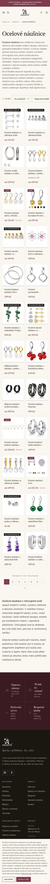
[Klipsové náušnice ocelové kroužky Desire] (13, 390)
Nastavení (8, 879)
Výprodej (6, 813)
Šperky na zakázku (36, 791)
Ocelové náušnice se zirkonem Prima (36, 133)
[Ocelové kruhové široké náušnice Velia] (37, 428)
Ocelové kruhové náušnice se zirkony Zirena (36, 558)
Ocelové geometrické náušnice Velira (34, 290)
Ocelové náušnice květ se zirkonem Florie (35, 252)
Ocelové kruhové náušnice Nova (11, 290)
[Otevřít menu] (3, 12)
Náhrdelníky (7, 800)
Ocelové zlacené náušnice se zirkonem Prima (11, 252)
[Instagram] (4, 772)
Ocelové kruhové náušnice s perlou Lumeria (35, 172)
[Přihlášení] (41, 12)
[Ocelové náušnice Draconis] (37, 390)
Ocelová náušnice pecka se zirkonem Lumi (12, 520)
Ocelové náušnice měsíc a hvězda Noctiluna (11, 214)
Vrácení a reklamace (11, 830)
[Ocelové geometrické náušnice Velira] (37, 275)
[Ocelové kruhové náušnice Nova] (13, 275)
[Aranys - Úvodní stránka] (25, 12)
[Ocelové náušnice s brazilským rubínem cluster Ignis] (37, 351)
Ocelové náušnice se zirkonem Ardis (12, 133)
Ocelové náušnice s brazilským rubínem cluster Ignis (36, 367)
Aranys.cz (6, 22)
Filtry (8, 99)
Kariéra (31, 804)
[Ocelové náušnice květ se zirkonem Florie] (37, 237)
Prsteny (5, 791)
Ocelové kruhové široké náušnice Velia (35, 443)
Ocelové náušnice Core (35, 481)
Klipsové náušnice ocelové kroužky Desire (12, 405)
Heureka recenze (35, 800)
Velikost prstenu (9, 835)
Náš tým (31, 787)
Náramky (6, 795)
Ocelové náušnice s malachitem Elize (36, 520)
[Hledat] (8, 12)
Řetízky (5, 804)
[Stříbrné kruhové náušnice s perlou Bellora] (13, 351)
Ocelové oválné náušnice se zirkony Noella (12, 172)
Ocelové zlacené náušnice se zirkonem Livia (35, 329)
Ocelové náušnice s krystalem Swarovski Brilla (37, 214)
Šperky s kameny (9, 809)
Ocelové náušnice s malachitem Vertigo (12, 329)
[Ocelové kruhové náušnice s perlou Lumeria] (37, 156)
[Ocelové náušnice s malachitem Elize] (37, 504)
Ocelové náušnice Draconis (35, 405)
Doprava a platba (10, 826)
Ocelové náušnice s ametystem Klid (12, 558)
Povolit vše (23, 879)
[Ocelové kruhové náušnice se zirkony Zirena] (37, 542)
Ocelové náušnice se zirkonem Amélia (12, 481)
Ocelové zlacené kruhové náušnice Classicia (11, 443)
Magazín (31, 795)
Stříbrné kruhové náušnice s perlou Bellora (11, 367)
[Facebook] (11, 772)
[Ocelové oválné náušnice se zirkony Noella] (13, 156)
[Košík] (46, 12)
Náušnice (15, 22)
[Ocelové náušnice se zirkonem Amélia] (13, 466)
